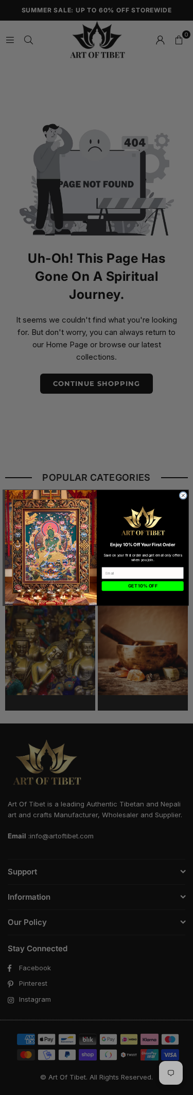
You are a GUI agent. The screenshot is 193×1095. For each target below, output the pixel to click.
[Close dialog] (182, 495)
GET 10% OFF (142, 586)
